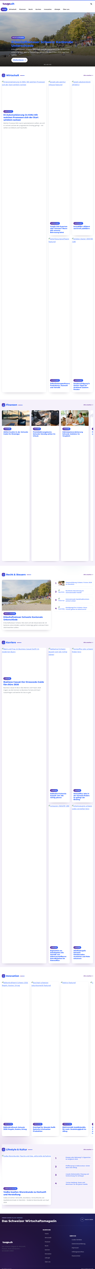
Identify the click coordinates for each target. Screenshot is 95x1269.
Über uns (66, 9)
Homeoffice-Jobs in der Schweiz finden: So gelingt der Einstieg (81, 796)
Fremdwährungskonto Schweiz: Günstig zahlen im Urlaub (44, 434)
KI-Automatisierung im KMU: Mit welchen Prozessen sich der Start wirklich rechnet (20, 117)
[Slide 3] (47, 64)
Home (4, 9)
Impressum (75, 1248)
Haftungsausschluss (78, 1252)
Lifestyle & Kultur (16, 1149)
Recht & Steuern (16, 574)
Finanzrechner (76, 1256)
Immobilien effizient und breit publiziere (81, 227)
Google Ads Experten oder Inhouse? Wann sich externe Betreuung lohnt (58, 229)
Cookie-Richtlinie (77, 1240)
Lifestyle (57, 9)
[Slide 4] (49, 64)
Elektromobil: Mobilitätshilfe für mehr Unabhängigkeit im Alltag (74, 1129)
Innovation (47, 9)
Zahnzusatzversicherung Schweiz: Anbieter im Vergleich (72, 434)
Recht (31, 9)
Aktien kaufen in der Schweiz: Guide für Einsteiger (15, 433)
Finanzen (22, 9)
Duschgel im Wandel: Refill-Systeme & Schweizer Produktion (44, 1129)
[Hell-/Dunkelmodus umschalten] (91, 4)
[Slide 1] (44, 64)
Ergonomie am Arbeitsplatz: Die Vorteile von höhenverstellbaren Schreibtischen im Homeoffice (58, 955)
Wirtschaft (12, 9)
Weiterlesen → (19, 60)
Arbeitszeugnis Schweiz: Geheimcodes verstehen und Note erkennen (81, 954)
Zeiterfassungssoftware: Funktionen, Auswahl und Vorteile (60, 385)
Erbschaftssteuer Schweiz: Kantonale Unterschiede (42, 44)
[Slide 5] (50, 64)
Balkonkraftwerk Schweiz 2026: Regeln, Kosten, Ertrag (15, 1128)
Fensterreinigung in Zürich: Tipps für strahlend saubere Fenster (81, 386)
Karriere (38, 9)
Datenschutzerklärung (78, 1244)
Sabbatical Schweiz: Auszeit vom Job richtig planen (58, 795)
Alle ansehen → (88, 75)
